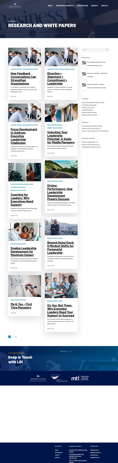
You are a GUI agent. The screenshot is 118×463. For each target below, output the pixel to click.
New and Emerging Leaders (54, 124)
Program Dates (94, 450)
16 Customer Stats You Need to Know (92, 126)
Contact (57, 457)
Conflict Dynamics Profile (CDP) (90, 144)
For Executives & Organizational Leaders (78, 450)
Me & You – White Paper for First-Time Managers (95, 131)
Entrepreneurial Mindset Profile (91, 147)
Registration (58, 452)
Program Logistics (95, 452)
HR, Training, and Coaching (18, 187)
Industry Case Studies (88, 107)
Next (16, 336)
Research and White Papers (30, 69)
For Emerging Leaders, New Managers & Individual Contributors (76, 456)
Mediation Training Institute (90, 142)
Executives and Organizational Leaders (22, 184)
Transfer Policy (95, 457)
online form (69, 351)
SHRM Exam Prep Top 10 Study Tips (91, 128)
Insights (57, 455)
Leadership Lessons (16, 69)
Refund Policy (94, 455)
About (56, 450)
